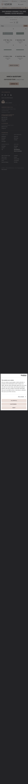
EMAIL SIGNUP (8, 102)
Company (16, 155)
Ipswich (3, 147)
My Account (6, 1)
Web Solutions (4, 169)
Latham (15, 147)
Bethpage (16, 146)
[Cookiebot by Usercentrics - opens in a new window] (21, 375)
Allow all (14, 400)
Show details (21, 396)
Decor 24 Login (23, 1)
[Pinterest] (2, 95)
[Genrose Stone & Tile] (6, 4)
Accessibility (16, 160)
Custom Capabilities (16, 7)
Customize (13, 404)
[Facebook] (8, 95)
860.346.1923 (4, 117)
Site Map (15, 162)
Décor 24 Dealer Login (6, 155)
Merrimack (16, 138)
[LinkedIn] (11, 95)
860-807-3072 (4, 126)
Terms (3, 160)
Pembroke (16, 136)
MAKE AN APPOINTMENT (7, 97)
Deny (14, 407)
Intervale (15, 139)
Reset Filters (14, 65)
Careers (15, 157)
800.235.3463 (4, 119)
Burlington (4, 146)
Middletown (4, 136)
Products (4, 7)
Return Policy (4, 157)
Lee (2, 149)
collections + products (9, 17)
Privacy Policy (4, 158)
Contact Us (15, 1)
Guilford (3, 139)
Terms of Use (16, 158)
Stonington (4, 141)
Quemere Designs (5, 162)
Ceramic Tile (16, 17)
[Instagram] (5, 95)
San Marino (21, 17)
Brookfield (3, 138)
